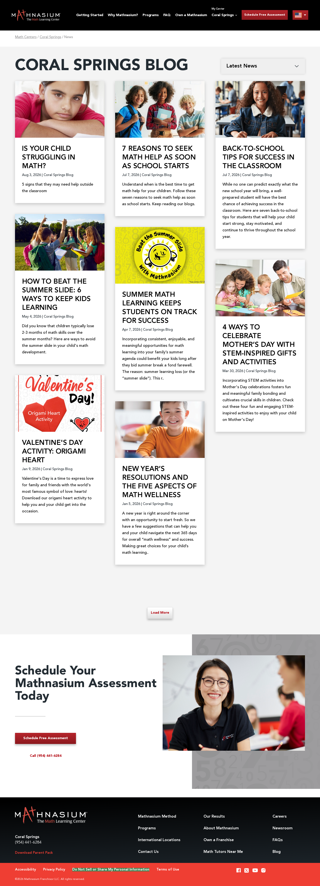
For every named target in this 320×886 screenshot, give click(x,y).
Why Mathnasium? (123, 15)
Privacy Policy (54, 869)
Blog (277, 852)
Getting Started (89, 15)
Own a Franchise (219, 840)
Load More (160, 613)
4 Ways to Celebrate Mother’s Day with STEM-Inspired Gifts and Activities (259, 345)
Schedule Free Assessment (264, 14)
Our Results (214, 816)
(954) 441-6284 (28, 842)
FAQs (278, 840)
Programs (150, 15)
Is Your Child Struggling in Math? (48, 158)
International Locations (159, 840)
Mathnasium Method (157, 816)
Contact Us (148, 852)
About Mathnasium (221, 828)
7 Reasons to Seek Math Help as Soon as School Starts (159, 158)
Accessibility (25, 869)
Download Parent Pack (34, 853)
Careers (280, 816)
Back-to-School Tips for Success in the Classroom (258, 158)
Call (45, 756)
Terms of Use (168, 869)
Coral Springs (50, 37)
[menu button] (300, 15)
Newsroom (283, 828)
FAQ (167, 15)
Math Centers (26, 37)
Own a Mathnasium (191, 15)
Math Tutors (223, 852)
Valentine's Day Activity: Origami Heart (54, 452)
